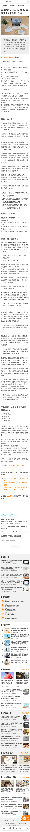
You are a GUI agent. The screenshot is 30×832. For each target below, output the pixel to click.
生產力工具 (14, 515)
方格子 (12, 57)
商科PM (6, 57)
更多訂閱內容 (25, 669)
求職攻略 (12, 5)
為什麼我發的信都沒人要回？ (17, 465)
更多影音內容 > (25, 752)
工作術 (7, 515)
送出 (15, 547)
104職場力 (10, 496)
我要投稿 (6, 820)
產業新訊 (5, 5)
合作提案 (14, 820)
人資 (3, 515)
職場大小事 (21, 5)
